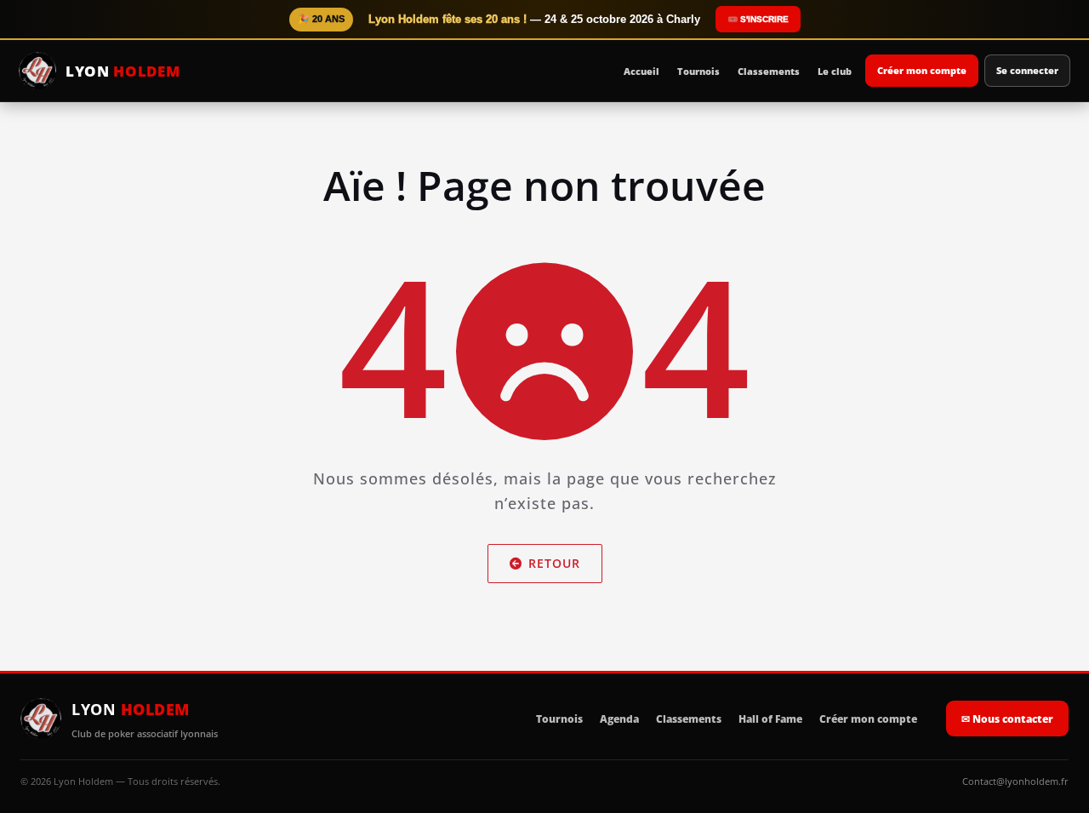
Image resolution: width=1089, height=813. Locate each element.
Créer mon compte (921, 70)
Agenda (619, 719)
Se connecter (1027, 70)
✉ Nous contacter (1007, 719)
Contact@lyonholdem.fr (1015, 781)
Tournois (698, 71)
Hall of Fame (770, 719)
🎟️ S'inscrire (758, 19)
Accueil (641, 71)
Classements (769, 71)
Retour (554, 563)
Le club (835, 71)
